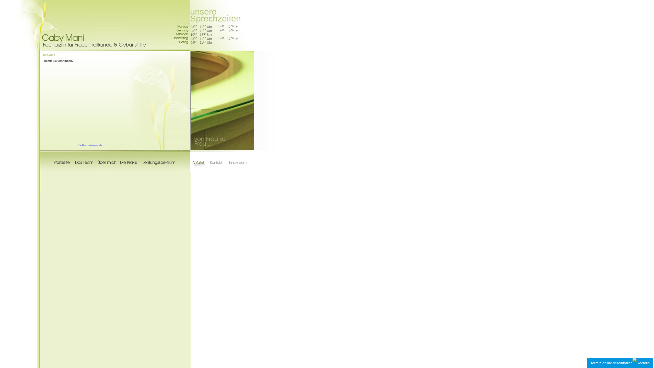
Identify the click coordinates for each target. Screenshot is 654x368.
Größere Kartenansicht (90, 145)
